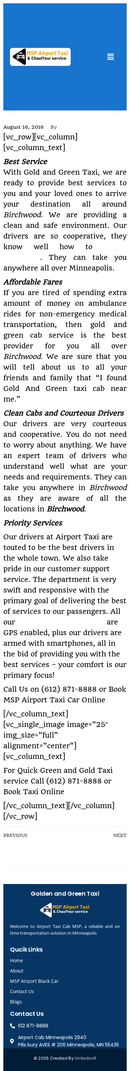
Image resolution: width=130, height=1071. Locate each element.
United (81, 1058)
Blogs (16, 1001)
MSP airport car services (60, 622)
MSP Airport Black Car (34, 981)
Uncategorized (21, 116)
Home (16, 960)
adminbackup (80, 127)
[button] (110, 57)
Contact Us (22, 991)
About (16, 971)
